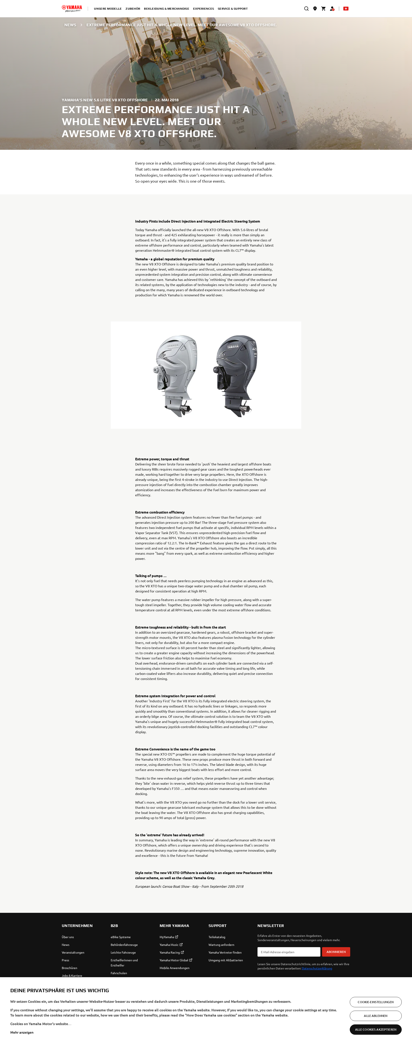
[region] (206, 1011)
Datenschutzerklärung (317, 968)
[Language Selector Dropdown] (346, 8)
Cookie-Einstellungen (376, 1002)
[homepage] (72, 8)
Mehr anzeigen (21, 1032)
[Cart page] (323, 8)
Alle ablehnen (375, 1016)
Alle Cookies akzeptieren (375, 1029)
